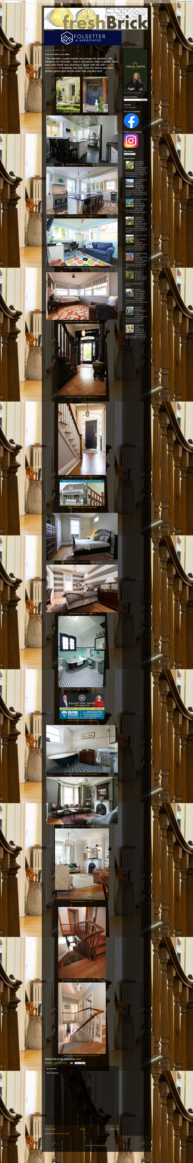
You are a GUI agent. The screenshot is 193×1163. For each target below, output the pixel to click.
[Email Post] (71, 1063)
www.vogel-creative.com (92, 164)
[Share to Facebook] (82, 1063)
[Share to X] (80, 1063)
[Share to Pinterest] (84, 1063)
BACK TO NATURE (138, 272)
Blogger (105, 1145)
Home (82, 1129)
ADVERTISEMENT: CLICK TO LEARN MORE (82, 507)
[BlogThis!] (78, 1063)
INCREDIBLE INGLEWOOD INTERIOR (139, 163)
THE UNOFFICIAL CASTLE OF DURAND (141, 181)
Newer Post (50, 1129)
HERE (78, 1059)
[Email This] (76, 1063)
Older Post (114, 1129)
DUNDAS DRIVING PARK (140, 290)
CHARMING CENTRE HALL (140, 218)
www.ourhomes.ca (90, 613)
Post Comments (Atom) (61, 1133)
